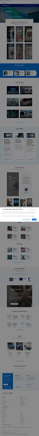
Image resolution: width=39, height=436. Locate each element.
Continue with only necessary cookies (32, 209)
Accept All (34, 219)
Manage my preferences (26, 219)
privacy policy (33, 216)
